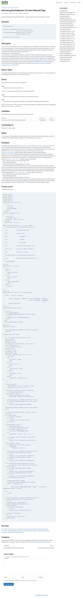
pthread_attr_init (25, 529)
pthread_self (45, 530)
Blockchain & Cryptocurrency (66, 14)
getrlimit (4, 529)
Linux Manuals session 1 (65, 31)
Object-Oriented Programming (66, 48)
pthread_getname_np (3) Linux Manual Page (14, 547)
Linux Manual (5, 13)
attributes (29, 114)
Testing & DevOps (64, 59)
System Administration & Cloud (67, 55)
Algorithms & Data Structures (66, 12)
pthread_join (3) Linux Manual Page (46, 547)
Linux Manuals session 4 (65, 36)
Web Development (64, 61)
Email (23, 577)
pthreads (16, 532)
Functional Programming (65, 23)
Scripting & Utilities (64, 51)
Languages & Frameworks (66, 25)
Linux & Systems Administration (67, 27)
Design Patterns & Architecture (67, 20)
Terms (42, 595)
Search (79, 2)
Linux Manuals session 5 (65, 38)
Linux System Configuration (66, 46)
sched (51, 48)
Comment (6, 558)
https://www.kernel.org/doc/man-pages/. (41, 542)
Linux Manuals (73, 2)
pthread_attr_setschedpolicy (24, 530)
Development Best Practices (66, 22)
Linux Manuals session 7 (65, 40)
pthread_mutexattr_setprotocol (9, 64)
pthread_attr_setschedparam (8, 530)
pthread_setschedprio (35, 59)
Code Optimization (64, 16)
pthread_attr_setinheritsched (9, 152)
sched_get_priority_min (13, 529)
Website (40, 577)
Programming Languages (65, 50)
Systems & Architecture (65, 57)
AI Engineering (63, 10)
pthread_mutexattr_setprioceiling (39, 63)
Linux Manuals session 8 (65, 42)
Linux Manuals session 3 (13, 7)
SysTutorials (38, 595)
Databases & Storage (64, 18)
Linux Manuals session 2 (65, 33)
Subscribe (66, 2)
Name (6, 577)
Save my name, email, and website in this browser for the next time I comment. (20, 580)
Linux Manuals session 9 (65, 44)
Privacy (46, 595)
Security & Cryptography (65, 53)
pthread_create (46, 59)
